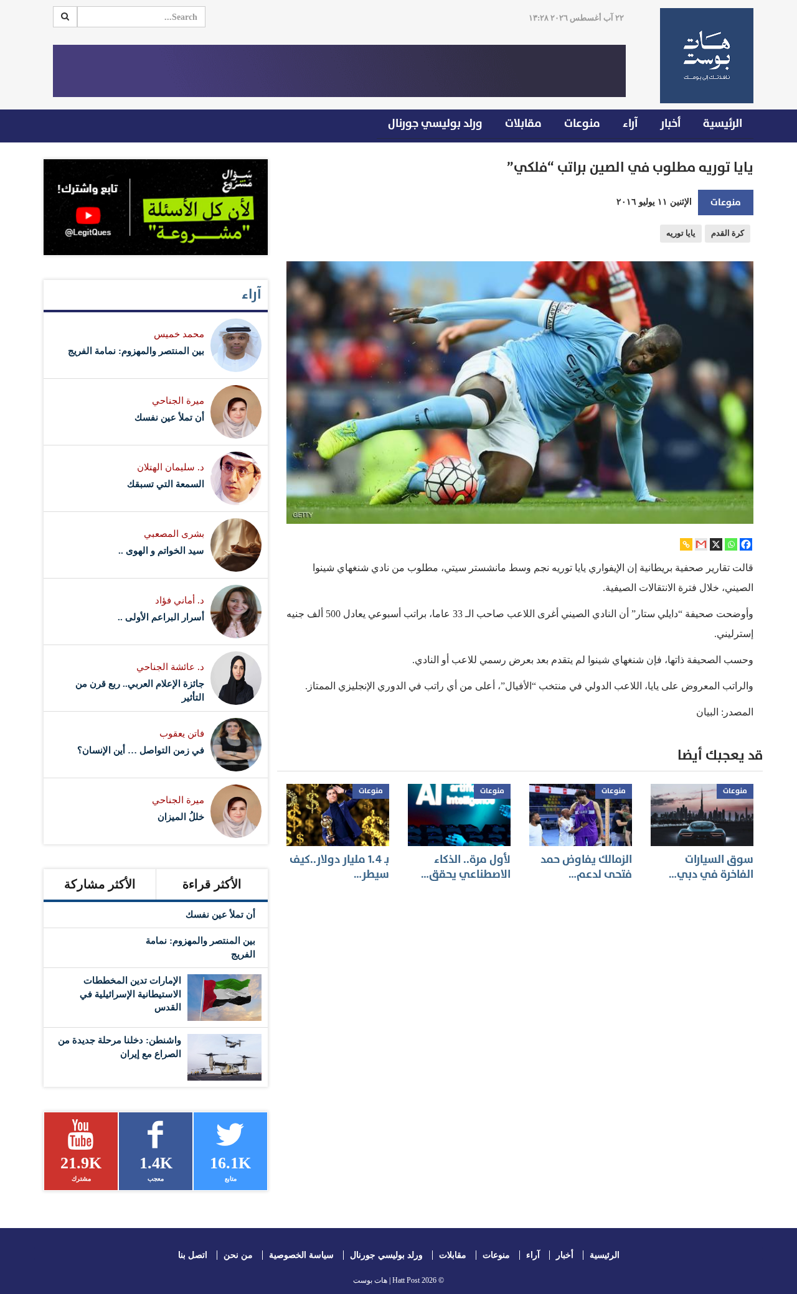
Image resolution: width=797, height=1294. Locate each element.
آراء (630, 123)
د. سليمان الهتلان (170, 467)
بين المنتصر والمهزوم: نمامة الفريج (136, 351)
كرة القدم (727, 233)
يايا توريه (681, 233)
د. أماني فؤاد (179, 600)
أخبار (670, 123)
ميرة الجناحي (178, 401)
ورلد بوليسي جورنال (435, 123)
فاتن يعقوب (181, 733)
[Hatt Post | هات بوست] (702, 55)
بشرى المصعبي (174, 534)
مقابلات (523, 123)
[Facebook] (746, 544)
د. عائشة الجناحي (170, 667)
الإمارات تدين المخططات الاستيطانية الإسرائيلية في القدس (130, 993)
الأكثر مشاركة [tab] (100, 884)
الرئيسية (722, 123)
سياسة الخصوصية (301, 1255)
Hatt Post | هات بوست (386, 1280)
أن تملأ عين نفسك (169, 417)
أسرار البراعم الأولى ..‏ (161, 617)
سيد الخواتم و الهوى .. (161, 551)
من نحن (238, 1255)
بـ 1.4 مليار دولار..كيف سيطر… (339, 866)
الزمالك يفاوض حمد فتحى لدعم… (586, 866)
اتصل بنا (192, 1255)
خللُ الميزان (181, 817)
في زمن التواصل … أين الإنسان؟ (140, 750)
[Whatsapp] (731, 544)
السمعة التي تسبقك (165, 484)
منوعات (582, 123)
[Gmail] (701, 544)
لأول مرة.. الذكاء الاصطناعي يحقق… (466, 866)
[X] (716, 544)
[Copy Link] (686, 544)
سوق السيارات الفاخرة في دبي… (711, 866)
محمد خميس (179, 334)
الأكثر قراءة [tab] (212, 884)
